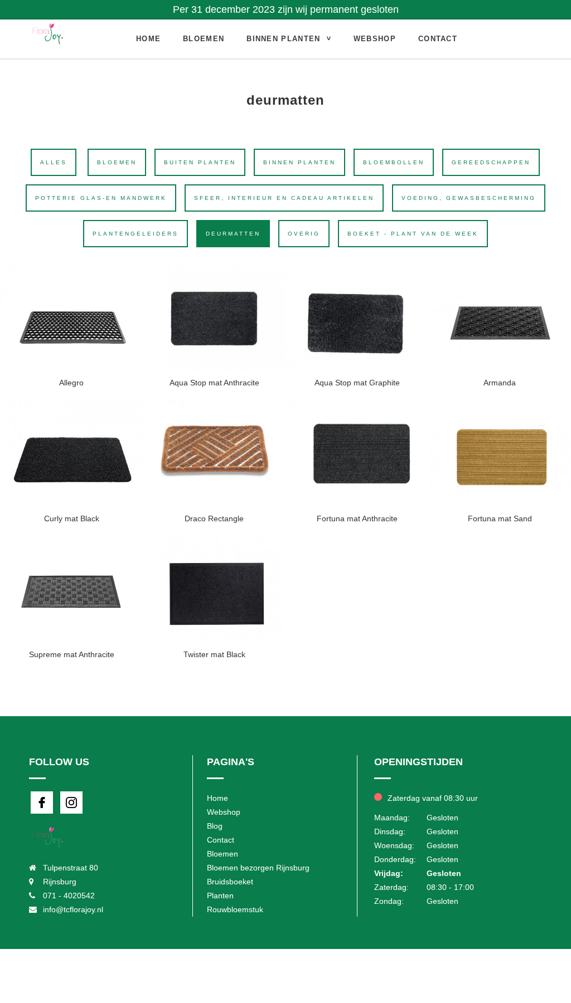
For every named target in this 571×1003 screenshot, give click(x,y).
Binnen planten (283, 39)
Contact (437, 39)
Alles (53, 162)
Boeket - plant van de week (412, 234)
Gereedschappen (491, 162)
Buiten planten (200, 162)
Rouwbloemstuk (235, 909)
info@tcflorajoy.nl (73, 909)
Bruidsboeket (230, 881)
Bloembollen (393, 162)
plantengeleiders (135, 234)
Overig (304, 234)
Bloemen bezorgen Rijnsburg (258, 867)
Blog (214, 825)
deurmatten (233, 234)
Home (148, 39)
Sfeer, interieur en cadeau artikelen (284, 198)
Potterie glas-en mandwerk (101, 198)
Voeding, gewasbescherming (468, 198)
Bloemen (203, 39)
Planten (220, 895)
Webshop (375, 39)
